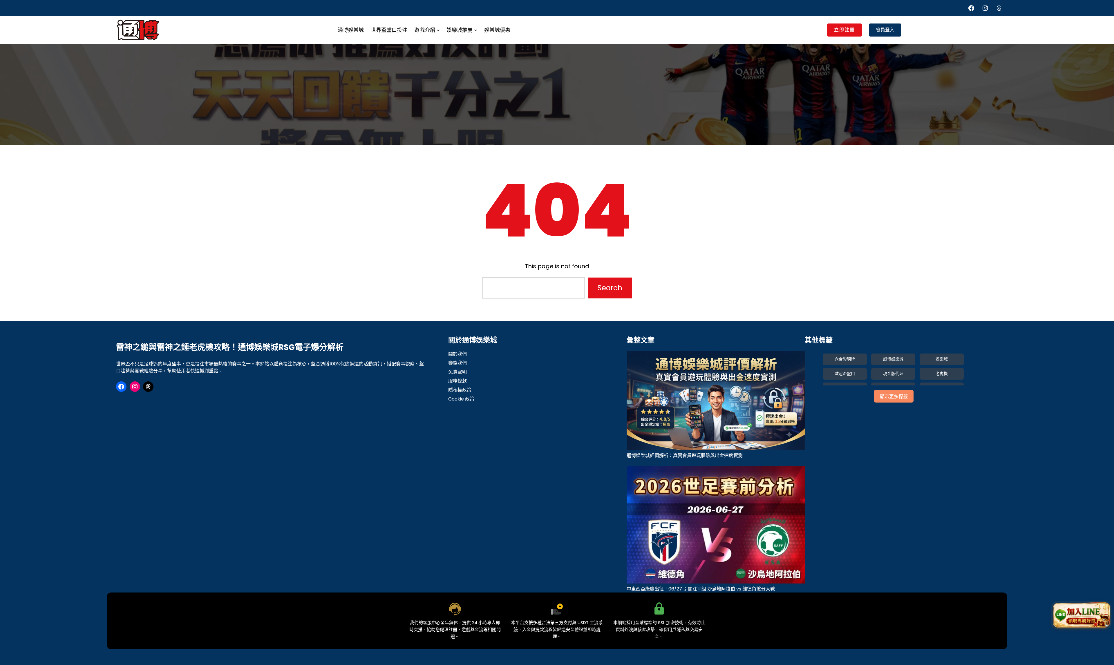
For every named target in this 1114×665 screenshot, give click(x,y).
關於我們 (457, 354)
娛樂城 (942, 359)
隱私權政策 (459, 390)
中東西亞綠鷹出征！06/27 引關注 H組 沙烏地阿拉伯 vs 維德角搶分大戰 (701, 589)
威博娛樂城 (893, 359)
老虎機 (942, 373)
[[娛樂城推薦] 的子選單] (475, 30)
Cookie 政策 (461, 399)
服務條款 (457, 381)
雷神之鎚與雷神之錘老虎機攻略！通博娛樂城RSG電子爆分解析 (229, 347)
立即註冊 (844, 29)
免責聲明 (457, 372)
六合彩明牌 (845, 359)
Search (610, 288)
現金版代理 (893, 373)
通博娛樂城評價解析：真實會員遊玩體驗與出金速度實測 (685, 455)
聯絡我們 (457, 363)
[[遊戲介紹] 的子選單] (438, 30)
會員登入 (885, 29)
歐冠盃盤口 (845, 373)
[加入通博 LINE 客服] (1081, 615)
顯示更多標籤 (894, 396)
